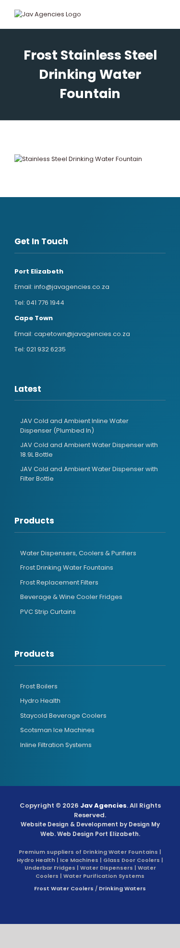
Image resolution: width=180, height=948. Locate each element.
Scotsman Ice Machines (57, 730)
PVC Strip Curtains (48, 611)
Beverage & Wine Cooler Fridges (71, 596)
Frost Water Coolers (64, 888)
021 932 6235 (46, 349)
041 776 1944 (45, 302)
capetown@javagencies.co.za (82, 333)
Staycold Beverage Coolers (63, 715)
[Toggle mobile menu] (152, 14)
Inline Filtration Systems (56, 744)
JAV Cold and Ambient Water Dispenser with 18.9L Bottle (89, 449)
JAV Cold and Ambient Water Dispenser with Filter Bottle (89, 473)
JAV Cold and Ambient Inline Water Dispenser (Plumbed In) (74, 425)
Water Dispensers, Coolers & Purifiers (78, 553)
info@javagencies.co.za (71, 286)
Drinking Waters (122, 888)
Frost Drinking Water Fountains (66, 567)
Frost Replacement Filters (59, 582)
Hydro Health (40, 700)
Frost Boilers (39, 686)
